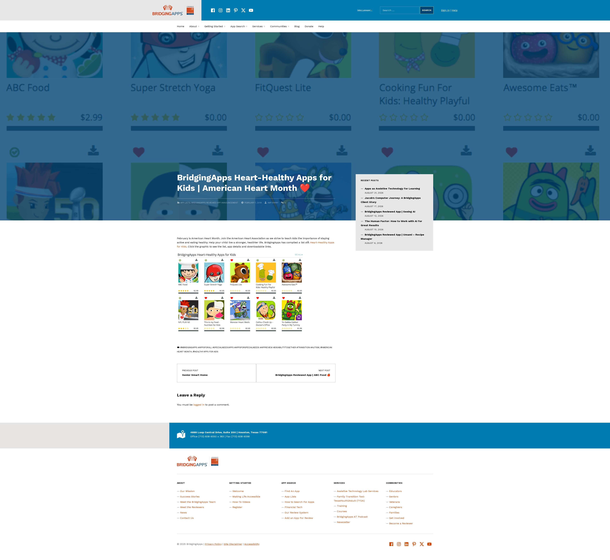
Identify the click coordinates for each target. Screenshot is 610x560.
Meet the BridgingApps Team (198, 501)
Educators (395, 491)
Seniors (393, 496)
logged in (198, 404)
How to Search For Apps (299, 501)
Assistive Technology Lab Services (357, 491)
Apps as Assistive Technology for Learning (392, 188)
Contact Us (187, 517)
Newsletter (343, 522)
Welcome (238, 491)
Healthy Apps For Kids (206, 351)
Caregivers (395, 507)
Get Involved (396, 517)
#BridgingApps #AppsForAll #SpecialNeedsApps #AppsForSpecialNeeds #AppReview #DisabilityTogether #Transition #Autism (250, 347)
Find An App (292, 491)
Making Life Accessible (246, 496)
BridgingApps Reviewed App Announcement (214, 202)
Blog (297, 26)
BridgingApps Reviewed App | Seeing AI (390, 211)
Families (394, 512)
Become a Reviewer (401, 523)
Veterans (394, 501)
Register (237, 507)
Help (455, 10)
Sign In (445, 10)
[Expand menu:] (198, 26)
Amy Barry (273, 202)
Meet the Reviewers (192, 507)
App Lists (185, 202)
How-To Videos (241, 501)
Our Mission (187, 491)
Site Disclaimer (233, 544)
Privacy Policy (213, 544)
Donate (309, 26)
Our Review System (296, 512)
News (183, 512)
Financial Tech (293, 507)
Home (180, 26)
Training (342, 505)
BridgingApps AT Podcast (352, 516)
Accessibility (251, 544)
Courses (342, 511)
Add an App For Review (299, 517)
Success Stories (190, 496)
